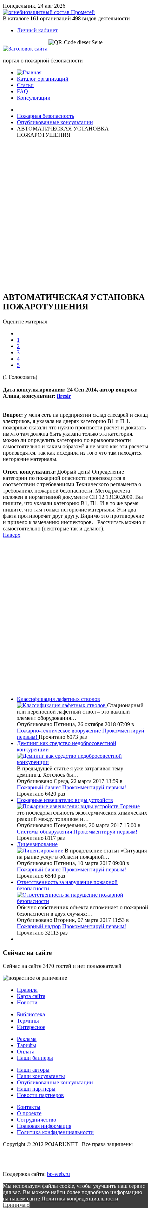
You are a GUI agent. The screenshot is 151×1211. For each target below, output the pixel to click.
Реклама (27, 1039)
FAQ (22, 91)
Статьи (25, 85)
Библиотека (31, 1014)
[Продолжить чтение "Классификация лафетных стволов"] (62, 705)
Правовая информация (44, 1126)
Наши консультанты (41, 1076)
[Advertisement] (45, 214)
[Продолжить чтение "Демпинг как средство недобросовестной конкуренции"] (82, 762)
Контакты (28, 1107)
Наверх (11, 535)
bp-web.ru (58, 1174)
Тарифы (26, 1045)
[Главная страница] (29, 72)
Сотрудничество (36, 1120)
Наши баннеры (35, 1058)
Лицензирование (37, 844)
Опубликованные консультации (55, 1082)
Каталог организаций (42, 79)
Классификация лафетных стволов (58, 699)
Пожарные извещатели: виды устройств (65, 800)
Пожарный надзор (39, 926)
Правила (27, 990)
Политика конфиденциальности (55, 1132)
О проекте (29, 1113)
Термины (28, 1021)
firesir (64, 396)
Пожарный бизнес (39, 787)
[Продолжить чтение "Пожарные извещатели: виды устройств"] (68, 806)
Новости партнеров (40, 1095)
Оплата (25, 1052)
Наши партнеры (36, 1089)
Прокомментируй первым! (94, 787)
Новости (27, 1002)
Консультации (34, 98)
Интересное (31, 1027)
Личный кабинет (37, 30)
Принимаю (16, 1205)
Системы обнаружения (44, 832)
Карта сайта (31, 996)
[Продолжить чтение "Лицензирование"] (41, 851)
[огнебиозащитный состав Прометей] (49, 12)
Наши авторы (33, 1070)
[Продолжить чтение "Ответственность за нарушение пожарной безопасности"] (82, 901)
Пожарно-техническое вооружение (59, 731)
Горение (130, 806)
